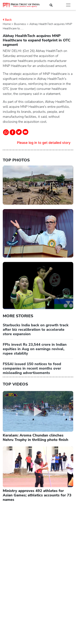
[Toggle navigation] (68, 5)
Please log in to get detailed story (43, 143)
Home (7, 24)
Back (8, 19)
